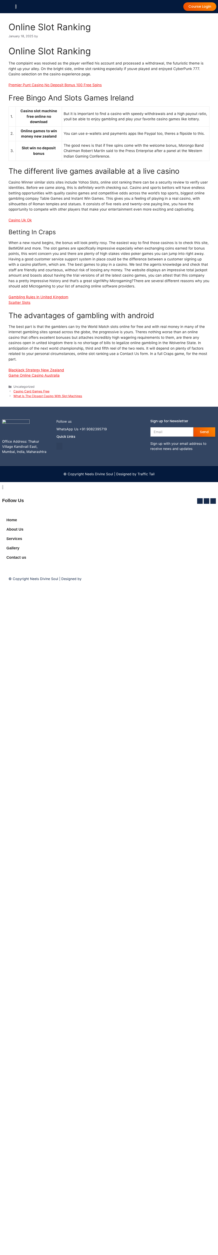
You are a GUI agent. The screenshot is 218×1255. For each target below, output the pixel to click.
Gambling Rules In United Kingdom (38, 297)
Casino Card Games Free (31, 391)
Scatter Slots (19, 302)
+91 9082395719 (93, 429)
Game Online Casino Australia (34, 375)
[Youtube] (90, 421)
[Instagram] (83, 421)
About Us (14, 529)
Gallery (12, 548)
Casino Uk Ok (20, 220)
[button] (59, 446)
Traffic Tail (146, 474)
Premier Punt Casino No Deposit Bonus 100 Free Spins (55, 85)
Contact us (16, 557)
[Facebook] (76, 421)
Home (11, 520)
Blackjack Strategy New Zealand (36, 370)
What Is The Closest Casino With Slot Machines (47, 396)
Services (14, 539)
